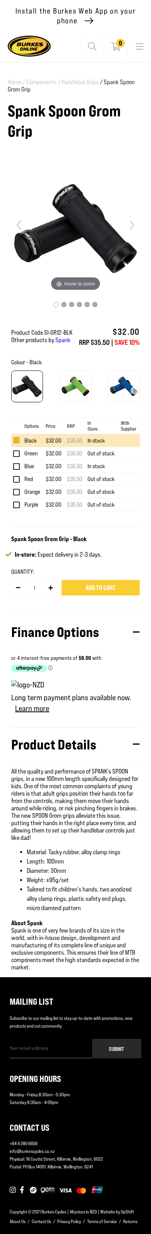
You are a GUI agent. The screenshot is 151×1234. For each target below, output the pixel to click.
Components (43, 82)
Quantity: (22, 571)
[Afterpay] (33, 1190)
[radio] (27, 386)
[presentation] (134, 390)
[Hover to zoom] (75, 228)
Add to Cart (101, 588)
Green (31, 453)
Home (16, 82)
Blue (29, 466)
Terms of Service (102, 1221)
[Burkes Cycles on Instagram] (13, 1190)
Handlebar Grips (80, 82)
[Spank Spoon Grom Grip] (56, 304)
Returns (130, 1221)
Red (28, 479)
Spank (62, 340)
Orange (32, 491)
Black (30, 440)
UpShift (127, 1212)
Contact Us (41, 1221)
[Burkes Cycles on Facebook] (23, 1190)
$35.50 (74, 440)
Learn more (32, 708)
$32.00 (54, 440)
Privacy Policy (69, 1221)
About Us (18, 1221)
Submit (116, 1048)
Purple (31, 504)
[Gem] (47, 1190)
